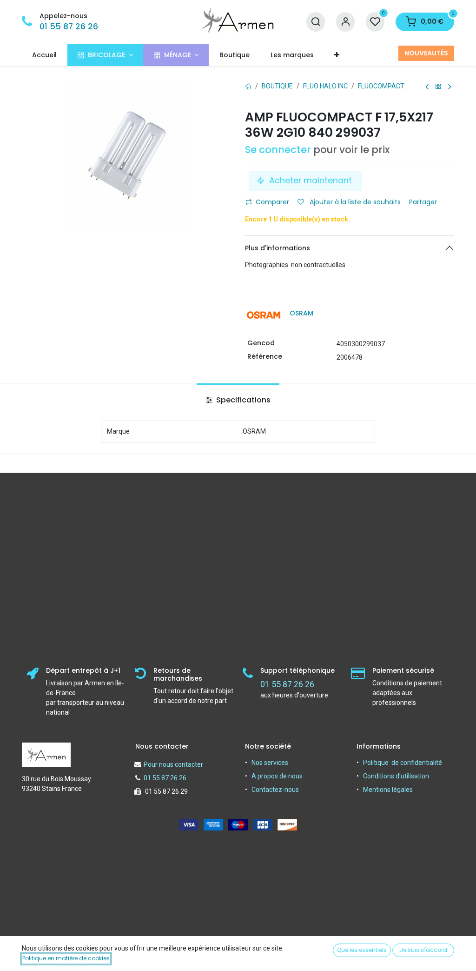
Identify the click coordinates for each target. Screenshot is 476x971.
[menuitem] (44, 55)
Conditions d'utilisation (396, 776)
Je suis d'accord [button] (423, 950)
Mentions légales (388, 789)
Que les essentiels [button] (362, 950)
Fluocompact (381, 86)
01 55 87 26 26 (69, 26)
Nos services (269, 762)
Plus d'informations (277, 248)
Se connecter (278, 149)
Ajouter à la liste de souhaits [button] (354, 202)
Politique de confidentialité (402, 762)
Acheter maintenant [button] (310, 180)
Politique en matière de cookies (66, 958)
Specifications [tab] (242, 400)
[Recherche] (315, 22)
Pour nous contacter (173, 764)
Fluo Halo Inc (325, 86)
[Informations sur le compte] (345, 22)
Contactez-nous (275, 789)
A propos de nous (277, 776)
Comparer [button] (272, 202)
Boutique (277, 86)
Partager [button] (424, 202)
